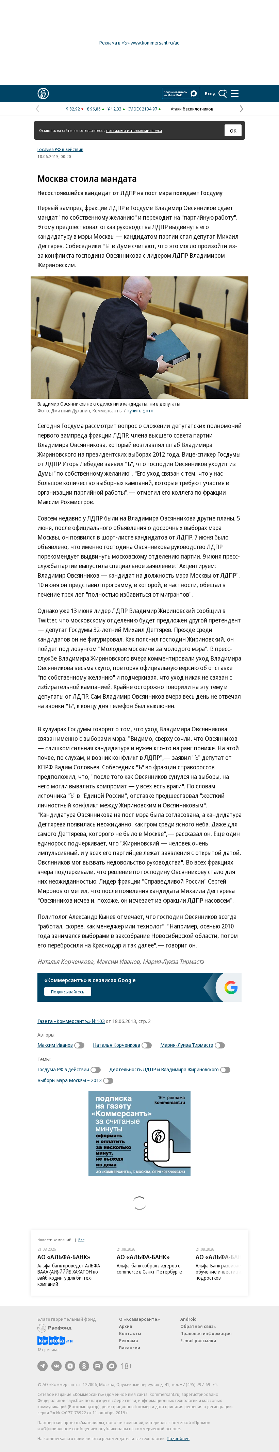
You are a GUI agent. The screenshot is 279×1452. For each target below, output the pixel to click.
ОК (233, 130)
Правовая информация (206, 1333)
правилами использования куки (134, 130)
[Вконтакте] (56, 1366)
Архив (125, 1326)
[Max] (111, 1366)
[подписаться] (81, 1045)
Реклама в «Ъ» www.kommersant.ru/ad (139, 42)
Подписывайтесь (67, 992)
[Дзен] (70, 1366)
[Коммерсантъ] (43, 93)
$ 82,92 (73, 109)
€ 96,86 (94, 109)
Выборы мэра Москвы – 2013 (69, 1080)
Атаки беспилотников (192, 109)
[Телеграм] (42, 1366)
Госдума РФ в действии (60, 149)
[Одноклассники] (84, 1366)
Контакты (130, 1333)
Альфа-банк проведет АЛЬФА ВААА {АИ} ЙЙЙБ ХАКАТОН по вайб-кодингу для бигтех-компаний (68, 1274)
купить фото (140, 410)
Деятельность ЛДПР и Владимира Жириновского (164, 1069)
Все (81, 1239)
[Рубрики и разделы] (235, 93)
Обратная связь (198, 1326)
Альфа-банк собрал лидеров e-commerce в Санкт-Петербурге (149, 1268)
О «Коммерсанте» (139, 1319)
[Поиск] (223, 93)
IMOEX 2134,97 (142, 109)
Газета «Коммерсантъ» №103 (71, 1021)
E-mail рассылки (198, 1340)
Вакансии (129, 1348)
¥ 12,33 (114, 109)
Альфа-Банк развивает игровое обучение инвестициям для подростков (229, 1271)
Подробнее (178, 1438)
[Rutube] (98, 1366)
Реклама (128, 1340)
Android (188, 1319)
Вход (210, 93)
